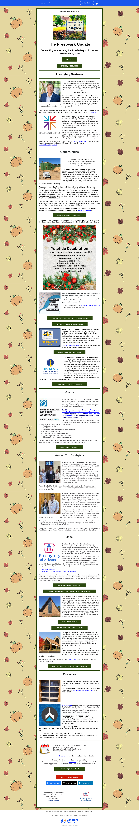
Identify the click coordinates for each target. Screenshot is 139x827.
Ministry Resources (69, 66)
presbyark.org (53, 800)
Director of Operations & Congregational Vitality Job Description (69, 591)
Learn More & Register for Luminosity (69, 384)
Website (69, 59)
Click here (62, 756)
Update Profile (64, 815)
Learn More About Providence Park (69, 215)
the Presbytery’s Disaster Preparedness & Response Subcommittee (80, 411)
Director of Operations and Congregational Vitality (59, 571)
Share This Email (55, 783)
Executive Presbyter (49, 569)
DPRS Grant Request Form (69, 447)
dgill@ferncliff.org (84, 210)
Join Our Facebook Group (70, 777)
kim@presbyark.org (80, 141)
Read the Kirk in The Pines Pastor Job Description (69, 666)
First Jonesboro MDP (69, 621)
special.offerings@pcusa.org (48, 145)
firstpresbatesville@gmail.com (83, 690)
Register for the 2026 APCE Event (69, 352)
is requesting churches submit (73, 413)
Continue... (94, 112)
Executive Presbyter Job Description (69, 585)
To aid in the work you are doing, (74, 410)
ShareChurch (67, 705)
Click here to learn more (70, 345)
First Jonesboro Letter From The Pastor (69, 628)
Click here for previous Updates (69, 769)
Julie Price (72, 762)
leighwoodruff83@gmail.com (90, 305)
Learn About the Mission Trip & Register (69, 324)
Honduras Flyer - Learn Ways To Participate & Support (69, 318)
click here (72, 659)
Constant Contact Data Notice (78, 815)
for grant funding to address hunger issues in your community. (80, 416)
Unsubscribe (55, 815)
